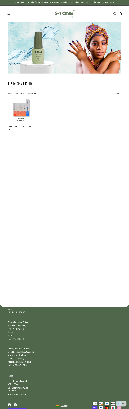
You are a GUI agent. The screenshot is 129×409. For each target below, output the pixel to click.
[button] (114, 13)
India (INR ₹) (65, 406)
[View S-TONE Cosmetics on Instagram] (9, 405)
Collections (18, 93)
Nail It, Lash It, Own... (17, 394)
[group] (64, 2)
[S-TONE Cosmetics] (64, 13)
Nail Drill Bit (12, 127)
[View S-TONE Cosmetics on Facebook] (15, 405)
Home (10, 93)
